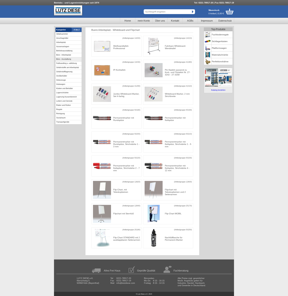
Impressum (207, 20)
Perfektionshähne (220, 61)
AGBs (190, 20)
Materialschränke (220, 55)
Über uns (160, 20)
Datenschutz (225, 20)
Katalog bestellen (218, 90)
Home (127, 20)
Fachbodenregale (220, 34)
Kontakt (175, 20)
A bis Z (77, 30)
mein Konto (144, 20)
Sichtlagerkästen (220, 41)
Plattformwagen (219, 48)
